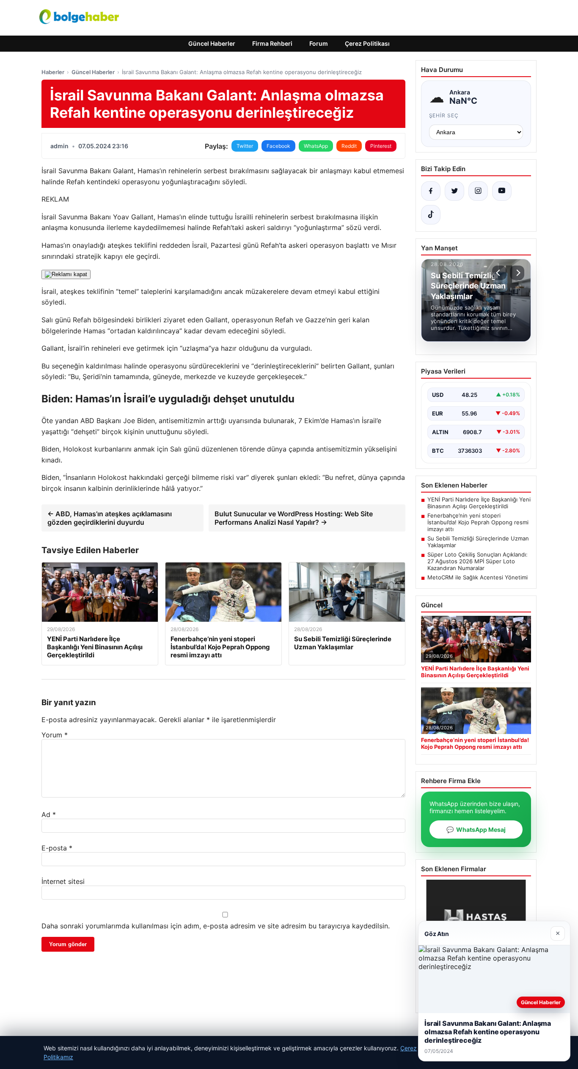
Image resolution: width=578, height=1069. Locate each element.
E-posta (56, 848)
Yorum (54, 735)
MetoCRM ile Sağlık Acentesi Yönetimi (477, 577)
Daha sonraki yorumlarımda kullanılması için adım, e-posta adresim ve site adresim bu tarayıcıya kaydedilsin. (215, 926)
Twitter (245, 146)
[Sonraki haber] (517, 273)
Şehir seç (444, 115)
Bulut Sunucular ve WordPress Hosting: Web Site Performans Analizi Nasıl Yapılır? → (294, 518)
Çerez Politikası (367, 43)
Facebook (278, 146)
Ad (48, 814)
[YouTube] (502, 191)
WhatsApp (316, 146)
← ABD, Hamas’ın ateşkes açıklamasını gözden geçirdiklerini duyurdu (109, 518)
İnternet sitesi (63, 881)
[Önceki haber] (499, 273)
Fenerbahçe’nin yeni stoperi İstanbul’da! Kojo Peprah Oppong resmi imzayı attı (477, 522)
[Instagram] (478, 191)
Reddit (349, 146)
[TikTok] (430, 214)
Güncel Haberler (211, 43)
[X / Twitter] (454, 191)
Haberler (52, 72)
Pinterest (380, 146)
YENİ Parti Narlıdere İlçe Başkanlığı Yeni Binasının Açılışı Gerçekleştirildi (479, 503)
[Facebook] (430, 191)
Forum (318, 43)
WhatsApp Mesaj (476, 829)
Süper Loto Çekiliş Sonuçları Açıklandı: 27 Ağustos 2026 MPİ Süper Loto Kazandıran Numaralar (477, 561)
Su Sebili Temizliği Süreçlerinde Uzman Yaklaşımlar (478, 541)
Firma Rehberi (272, 43)
